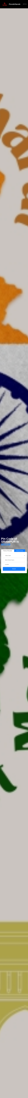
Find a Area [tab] (19, 551)
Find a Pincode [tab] (7, 551)
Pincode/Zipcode (14, 4)
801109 (5, 544)
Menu (25, 4)
